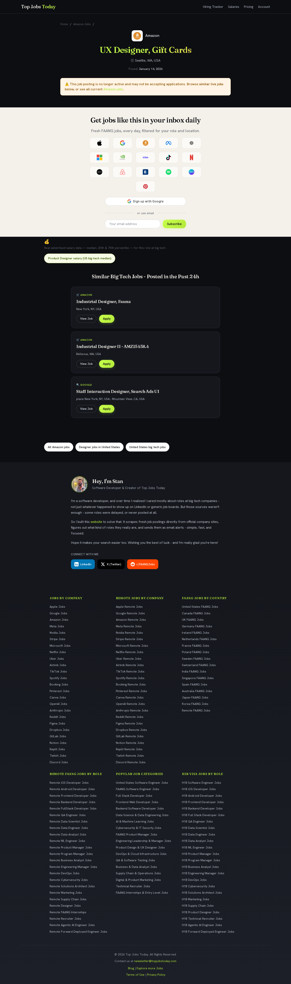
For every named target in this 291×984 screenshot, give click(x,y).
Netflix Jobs (58, 652)
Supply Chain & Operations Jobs (138, 873)
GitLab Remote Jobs (130, 736)
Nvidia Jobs (57, 633)
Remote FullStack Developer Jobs (73, 808)
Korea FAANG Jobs (195, 704)
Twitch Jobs (58, 755)
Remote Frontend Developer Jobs (73, 796)
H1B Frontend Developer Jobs (203, 802)
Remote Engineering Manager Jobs (73, 867)
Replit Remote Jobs (129, 749)
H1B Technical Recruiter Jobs (202, 919)
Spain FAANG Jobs (194, 684)
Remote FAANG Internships (68, 912)
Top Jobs (38, 7)
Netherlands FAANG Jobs (199, 639)
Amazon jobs (113, 89)
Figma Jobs (57, 723)
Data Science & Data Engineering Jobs (142, 815)
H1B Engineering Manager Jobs (203, 873)
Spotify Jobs (58, 678)
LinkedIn (85, 564)
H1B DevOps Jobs (194, 880)
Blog (131, 968)
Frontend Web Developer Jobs (137, 802)
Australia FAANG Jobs (197, 691)
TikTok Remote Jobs (130, 671)
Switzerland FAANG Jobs (199, 665)
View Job (86, 318)
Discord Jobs (59, 762)
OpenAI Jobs (58, 704)
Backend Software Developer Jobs (140, 808)
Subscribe (174, 224)
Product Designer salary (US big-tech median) (79, 258)
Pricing (248, 7)
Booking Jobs (59, 684)
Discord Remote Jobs (131, 762)
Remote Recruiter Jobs (65, 919)
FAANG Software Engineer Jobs (137, 789)
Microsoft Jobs (60, 646)
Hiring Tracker (213, 7)
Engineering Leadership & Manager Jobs (143, 841)
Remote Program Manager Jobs (71, 854)
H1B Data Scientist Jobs (198, 828)
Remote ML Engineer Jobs (67, 841)
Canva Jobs (58, 697)
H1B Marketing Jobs (195, 899)
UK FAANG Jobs (193, 620)
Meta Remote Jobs (129, 626)
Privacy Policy (156, 975)
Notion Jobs (58, 743)
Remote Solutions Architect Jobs (72, 886)
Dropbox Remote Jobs (131, 730)
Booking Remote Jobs (131, 684)
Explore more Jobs (150, 968)
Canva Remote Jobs (130, 697)
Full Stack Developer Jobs (134, 796)
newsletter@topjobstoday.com (155, 961)
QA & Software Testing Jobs (135, 860)
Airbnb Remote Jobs (130, 665)
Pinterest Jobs (59, 691)
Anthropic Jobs (60, 710)
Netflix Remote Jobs (129, 652)
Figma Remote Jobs (129, 723)
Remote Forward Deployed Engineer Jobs (78, 932)
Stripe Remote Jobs (129, 639)
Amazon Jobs (82, 24)
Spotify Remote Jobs (130, 678)
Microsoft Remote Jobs (132, 646)
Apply (107, 318)
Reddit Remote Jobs (129, 717)
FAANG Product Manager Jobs (136, 834)
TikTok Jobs (58, 671)
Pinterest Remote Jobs (131, 691)
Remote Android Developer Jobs (72, 789)
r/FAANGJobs (146, 564)
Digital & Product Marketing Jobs (138, 880)
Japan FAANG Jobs (195, 697)
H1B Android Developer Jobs (202, 796)
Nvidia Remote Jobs (129, 633)
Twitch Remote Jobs (130, 755)
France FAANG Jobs (195, 646)
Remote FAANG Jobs (196, 710)
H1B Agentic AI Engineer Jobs (202, 925)
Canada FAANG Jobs (196, 613)
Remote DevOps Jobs (64, 873)
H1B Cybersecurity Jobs (198, 886)
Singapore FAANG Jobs (198, 678)
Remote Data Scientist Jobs (69, 821)
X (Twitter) (114, 564)
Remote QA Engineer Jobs (68, 815)
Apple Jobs (57, 607)
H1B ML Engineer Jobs (197, 847)
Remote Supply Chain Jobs (68, 899)
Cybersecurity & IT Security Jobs (138, 828)
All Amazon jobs (59, 447)
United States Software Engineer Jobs (142, 783)
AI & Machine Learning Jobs (135, 821)
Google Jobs (58, 613)
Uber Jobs (57, 659)
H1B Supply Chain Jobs (198, 906)
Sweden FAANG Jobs (196, 659)
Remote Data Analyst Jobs (68, 834)
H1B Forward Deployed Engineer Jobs (208, 932)
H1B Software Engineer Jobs (201, 783)
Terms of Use (135, 975)
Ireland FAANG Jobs (195, 633)
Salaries (233, 7)
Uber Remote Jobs (128, 659)
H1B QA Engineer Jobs (197, 821)
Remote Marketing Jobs (66, 893)
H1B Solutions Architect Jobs (202, 893)
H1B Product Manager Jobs (200, 854)
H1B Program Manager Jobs (201, 860)
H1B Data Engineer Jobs (198, 834)
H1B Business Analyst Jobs (200, 867)
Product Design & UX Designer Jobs (140, 847)
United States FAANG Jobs (200, 607)
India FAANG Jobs (194, 671)
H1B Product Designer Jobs (200, 912)
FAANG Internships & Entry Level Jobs (142, 893)
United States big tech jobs (147, 447)
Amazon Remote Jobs (131, 620)
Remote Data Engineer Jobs (69, 828)
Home (64, 24)
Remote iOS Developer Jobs (69, 783)
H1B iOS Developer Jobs (199, 789)
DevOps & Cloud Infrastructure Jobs (141, 854)
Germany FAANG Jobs (197, 626)
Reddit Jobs (58, 717)
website (96, 521)
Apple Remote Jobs (129, 607)
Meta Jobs (57, 626)
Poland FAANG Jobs (195, 652)
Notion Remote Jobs (130, 743)
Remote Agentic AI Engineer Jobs (72, 925)
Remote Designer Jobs (65, 906)
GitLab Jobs (58, 736)
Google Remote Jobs (130, 613)
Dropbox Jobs (59, 730)
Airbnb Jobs (58, 665)
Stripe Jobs (57, 639)
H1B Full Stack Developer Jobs (203, 815)
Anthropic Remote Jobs (132, 710)
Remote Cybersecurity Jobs (69, 880)
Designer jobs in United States (99, 447)
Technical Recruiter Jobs (133, 886)
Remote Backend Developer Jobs (72, 802)
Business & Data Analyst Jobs (136, 867)
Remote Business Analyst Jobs (71, 860)
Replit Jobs (57, 749)
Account (264, 7)
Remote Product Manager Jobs (71, 847)
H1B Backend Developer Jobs (202, 808)
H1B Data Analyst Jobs (197, 841)
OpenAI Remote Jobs (130, 704)
